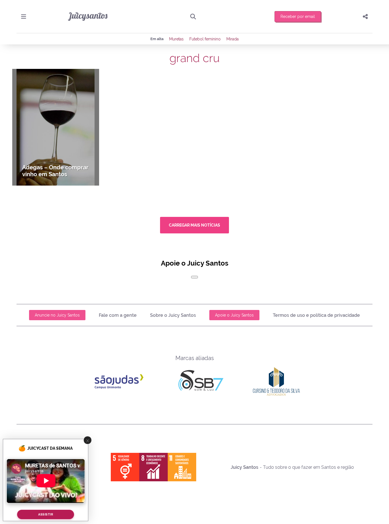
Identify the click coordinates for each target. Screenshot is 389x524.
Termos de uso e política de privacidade (316, 315)
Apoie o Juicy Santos (234, 315)
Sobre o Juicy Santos (173, 315)
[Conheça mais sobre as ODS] (153, 467)
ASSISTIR (45, 514)
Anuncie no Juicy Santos (57, 315)
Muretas (176, 39)
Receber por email (298, 16)
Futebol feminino (205, 39)
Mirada (232, 39)
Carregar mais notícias (194, 225)
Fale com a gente (118, 315)
